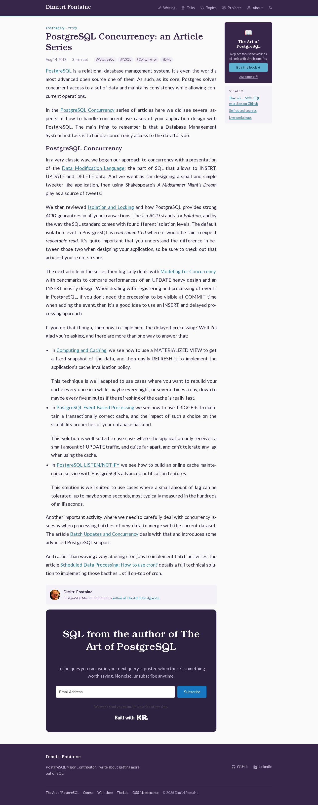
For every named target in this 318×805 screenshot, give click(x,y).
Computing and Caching (81, 350)
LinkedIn (265, 767)
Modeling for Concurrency (188, 271)
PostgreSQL (59, 71)
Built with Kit (131, 717)
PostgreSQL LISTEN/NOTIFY (88, 465)
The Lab (122, 793)
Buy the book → (248, 67)
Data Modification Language (93, 168)
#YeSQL (125, 59)
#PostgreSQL (105, 59)
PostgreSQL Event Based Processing (95, 407)
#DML (166, 59)
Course (88, 793)
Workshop (105, 793)
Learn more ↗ (248, 76)
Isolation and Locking (111, 207)
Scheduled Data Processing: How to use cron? (109, 565)
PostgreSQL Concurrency (87, 110)
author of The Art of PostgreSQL (136, 598)
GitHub (242, 767)
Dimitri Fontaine (68, 7)
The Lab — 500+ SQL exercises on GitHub (244, 101)
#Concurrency (147, 59)
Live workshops (240, 117)
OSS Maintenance (145, 793)
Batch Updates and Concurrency (104, 534)
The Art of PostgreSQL (62, 793)
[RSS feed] (270, 8)
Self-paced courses (243, 111)
